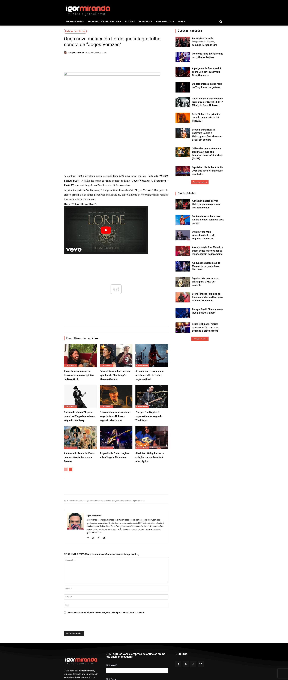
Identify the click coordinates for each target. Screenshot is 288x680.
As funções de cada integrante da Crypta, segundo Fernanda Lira (204, 41)
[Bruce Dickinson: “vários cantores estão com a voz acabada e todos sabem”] (183, 327)
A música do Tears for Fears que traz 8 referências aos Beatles (79, 457)
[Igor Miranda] (66, 52)
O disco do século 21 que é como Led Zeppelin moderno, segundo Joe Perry (80, 416)
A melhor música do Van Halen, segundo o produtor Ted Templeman (206, 204)
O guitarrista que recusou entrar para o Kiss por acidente (205, 282)
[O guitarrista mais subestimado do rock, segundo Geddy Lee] (183, 235)
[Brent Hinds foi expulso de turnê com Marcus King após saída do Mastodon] (183, 297)
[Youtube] (104, 537)
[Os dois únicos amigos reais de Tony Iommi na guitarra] (183, 87)
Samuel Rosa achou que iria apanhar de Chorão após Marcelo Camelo (115, 375)
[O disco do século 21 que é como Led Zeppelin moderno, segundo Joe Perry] (80, 396)
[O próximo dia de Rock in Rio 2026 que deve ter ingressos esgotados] (183, 171)
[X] (99, 60)
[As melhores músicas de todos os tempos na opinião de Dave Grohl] (80, 355)
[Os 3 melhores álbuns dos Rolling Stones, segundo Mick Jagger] (183, 220)
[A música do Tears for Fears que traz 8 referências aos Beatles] (80, 437)
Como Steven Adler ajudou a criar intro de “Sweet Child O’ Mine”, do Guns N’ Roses (207, 102)
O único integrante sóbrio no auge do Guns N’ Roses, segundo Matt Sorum (115, 416)
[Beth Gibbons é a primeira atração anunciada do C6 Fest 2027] (183, 118)
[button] (220, 21)
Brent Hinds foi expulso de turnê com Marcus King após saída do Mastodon (207, 297)
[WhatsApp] (106, 60)
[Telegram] (113, 60)
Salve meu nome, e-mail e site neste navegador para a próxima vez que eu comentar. (106, 612)
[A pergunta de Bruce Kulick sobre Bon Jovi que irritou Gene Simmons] (183, 72)
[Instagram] (93, 537)
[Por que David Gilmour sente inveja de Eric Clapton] (183, 313)
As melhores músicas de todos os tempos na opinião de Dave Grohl (79, 375)
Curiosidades (70, 365)
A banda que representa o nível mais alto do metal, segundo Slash (149, 375)
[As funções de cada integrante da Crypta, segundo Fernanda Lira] (183, 42)
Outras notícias (75, 31)
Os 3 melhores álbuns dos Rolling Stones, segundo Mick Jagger (208, 220)
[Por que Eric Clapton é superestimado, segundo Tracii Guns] (151, 396)
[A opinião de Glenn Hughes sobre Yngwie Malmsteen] (116, 437)
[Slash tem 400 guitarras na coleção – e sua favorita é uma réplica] (151, 437)
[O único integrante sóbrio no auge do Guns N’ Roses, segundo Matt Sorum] (116, 396)
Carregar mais (199, 182)
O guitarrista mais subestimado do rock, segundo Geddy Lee (203, 235)
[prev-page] (66, 469)
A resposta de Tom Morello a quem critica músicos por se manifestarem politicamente (207, 250)
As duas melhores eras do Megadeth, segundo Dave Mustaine (206, 266)
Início (66, 500)
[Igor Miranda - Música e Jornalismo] (88, 10)
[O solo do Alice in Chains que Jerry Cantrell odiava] (183, 57)
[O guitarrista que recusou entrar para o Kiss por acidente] (183, 282)
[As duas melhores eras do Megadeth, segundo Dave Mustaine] (183, 266)
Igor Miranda (77, 52)
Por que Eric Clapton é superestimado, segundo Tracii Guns (148, 416)
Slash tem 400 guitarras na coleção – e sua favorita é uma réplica (150, 457)
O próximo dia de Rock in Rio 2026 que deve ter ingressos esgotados (207, 171)
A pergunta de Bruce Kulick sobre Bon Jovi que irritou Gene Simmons (206, 72)
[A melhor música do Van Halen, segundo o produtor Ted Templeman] (183, 204)
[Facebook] (92, 60)
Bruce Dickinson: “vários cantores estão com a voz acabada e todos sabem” (206, 327)
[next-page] (70, 469)
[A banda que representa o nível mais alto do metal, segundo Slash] (151, 355)
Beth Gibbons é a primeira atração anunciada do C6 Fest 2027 (206, 117)
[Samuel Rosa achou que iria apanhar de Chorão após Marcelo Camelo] (116, 355)
